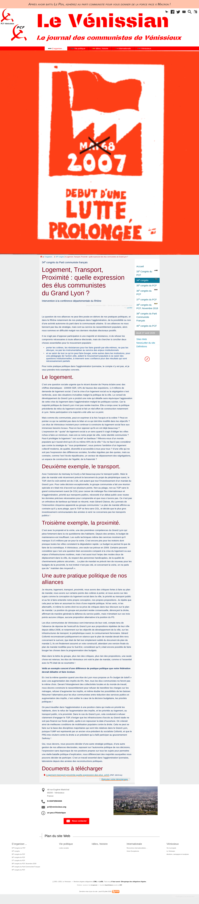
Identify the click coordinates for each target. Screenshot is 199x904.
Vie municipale (171, 848)
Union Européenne (133, 851)
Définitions (141, 346)
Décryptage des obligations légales (133, 881)
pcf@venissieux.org (56, 807)
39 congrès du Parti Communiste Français (26, 867)
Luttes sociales (64, 848)
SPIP (121, 885)
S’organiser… (49, 257)
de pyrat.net (94, 885)
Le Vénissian (171, 851)
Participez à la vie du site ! (185, 896)
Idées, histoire (100, 843)
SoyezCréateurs (109, 885)
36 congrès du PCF (18, 857)
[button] (167, 12)
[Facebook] (172, 12)
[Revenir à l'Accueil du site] (42, 257)
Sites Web (141, 339)
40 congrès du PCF (18, 870)
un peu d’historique (56, 813)
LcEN (101, 881)
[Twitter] (178, 12)
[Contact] (184, 12)
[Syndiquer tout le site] (116, 891)
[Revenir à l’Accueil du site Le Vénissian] (7, 16)
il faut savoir (115, 881)
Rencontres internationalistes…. (137, 848)
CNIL (95, 881)
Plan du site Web (57, 836)
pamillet (129, 308)
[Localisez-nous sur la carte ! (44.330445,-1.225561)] (147, 359)
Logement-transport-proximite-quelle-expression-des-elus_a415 (77, 775)
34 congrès (60, 257)
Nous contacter (79, 821)
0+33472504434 (54, 801)
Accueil (140, 266)
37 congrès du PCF (18, 860)
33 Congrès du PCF (18, 848)
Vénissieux (173, 843)
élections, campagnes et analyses (178, 854)
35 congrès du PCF (18, 854)
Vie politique (66, 843)
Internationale (134, 843)
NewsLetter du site (145, 343)
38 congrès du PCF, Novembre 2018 (24, 863)
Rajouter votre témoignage (114, 779)
